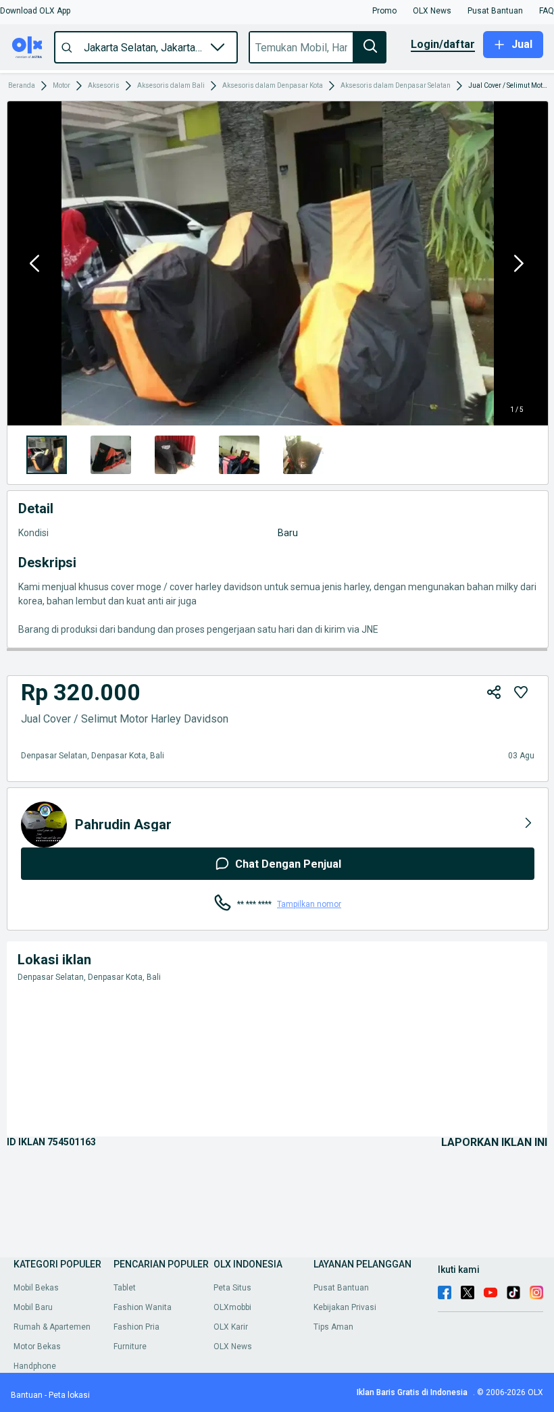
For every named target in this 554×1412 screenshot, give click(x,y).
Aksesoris (104, 85)
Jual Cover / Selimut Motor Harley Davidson (508, 85)
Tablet (125, 1287)
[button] (35, 10)
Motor (61, 85)
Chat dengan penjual (288, 864)
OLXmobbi (232, 1307)
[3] (239, 455)
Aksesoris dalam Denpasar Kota (272, 85)
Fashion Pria (136, 1327)
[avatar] (44, 824)
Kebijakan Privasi (344, 1307)
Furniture (130, 1346)
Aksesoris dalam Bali (171, 85)
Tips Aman (333, 1327)
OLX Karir (230, 1327)
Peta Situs (232, 1287)
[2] (175, 455)
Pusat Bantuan (341, 1287)
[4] (303, 455)
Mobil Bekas (36, 1287)
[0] (46, 455)
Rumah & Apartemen (52, 1327)
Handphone (35, 1366)
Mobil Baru (33, 1307)
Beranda (21, 85)
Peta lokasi (69, 1395)
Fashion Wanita (143, 1307)
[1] (111, 455)
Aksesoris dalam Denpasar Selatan (396, 85)
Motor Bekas (37, 1346)
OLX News (232, 1346)
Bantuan (27, 1395)
